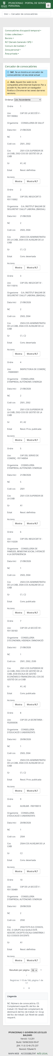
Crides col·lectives (13, 34)
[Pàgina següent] (23, 988)
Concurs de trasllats (14, 46)
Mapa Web (13, 1053)
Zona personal (12, 49)
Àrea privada (11, 53)
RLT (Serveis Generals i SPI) (18, 42)
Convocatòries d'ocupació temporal (22, 30)
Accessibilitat (28, 1053)
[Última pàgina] (29, 988)
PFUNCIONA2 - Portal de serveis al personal (29, 4)
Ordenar (9, 99)
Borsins (8, 38)
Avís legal (42, 1053)
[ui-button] (48, 5)
